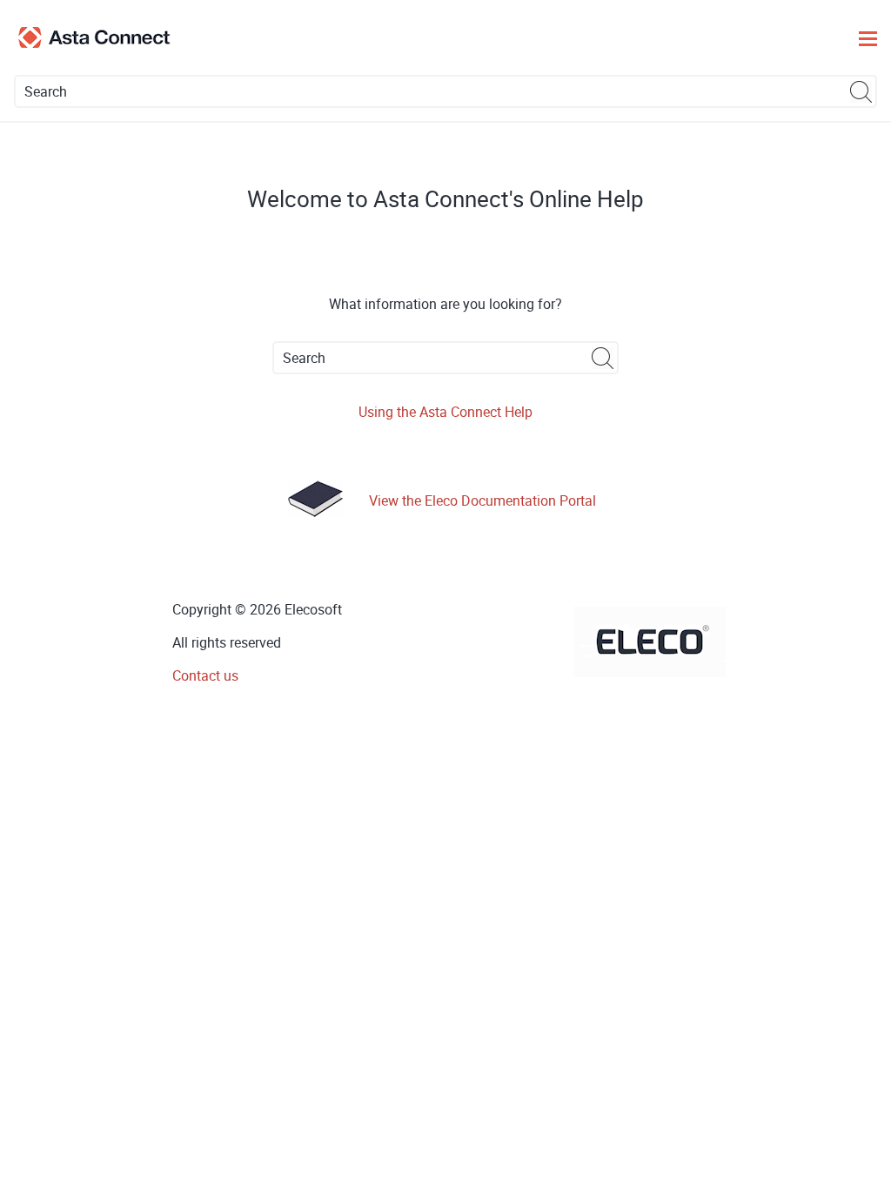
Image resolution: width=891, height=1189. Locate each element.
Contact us (205, 675)
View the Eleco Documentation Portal (482, 500)
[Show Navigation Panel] (867, 37)
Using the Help (445, 411)
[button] (861, 91)
